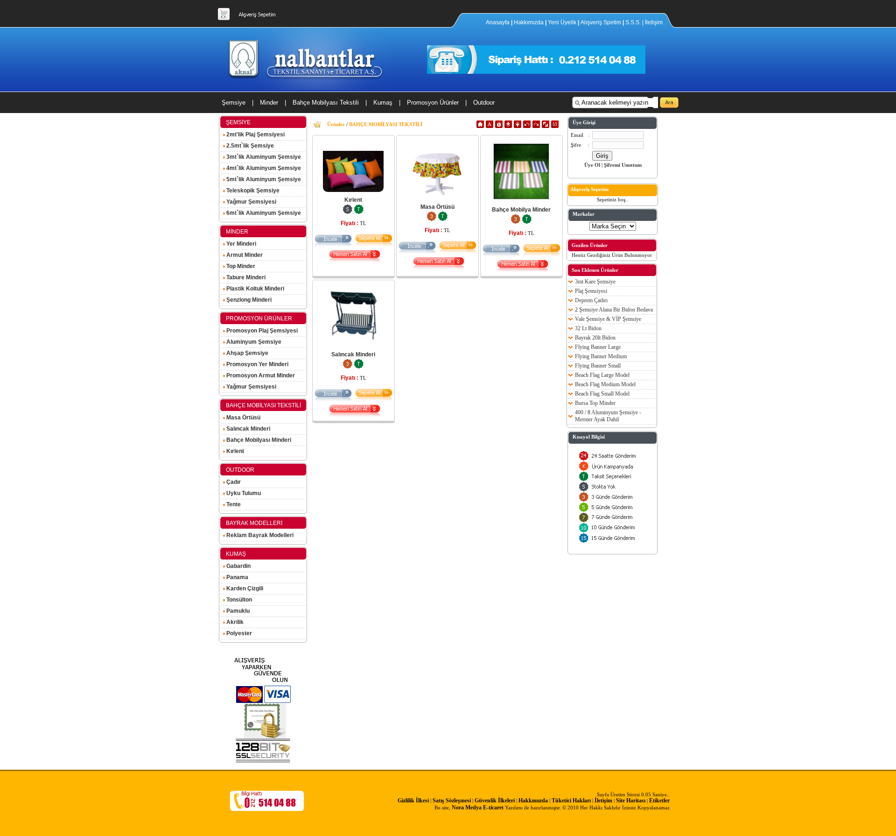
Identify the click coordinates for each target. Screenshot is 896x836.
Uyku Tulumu (243, 493)
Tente (233, 504)
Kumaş (382, 102)
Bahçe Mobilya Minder (521, 209)
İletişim (603, 800)
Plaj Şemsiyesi (591, 291)
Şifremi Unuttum (623, 165)
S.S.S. (633, 22)
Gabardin (238, 566)
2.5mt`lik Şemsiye (249, 145)
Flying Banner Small (598, 365)
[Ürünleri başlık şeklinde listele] (555, 126)
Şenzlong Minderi (248, 300)
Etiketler (659, 800)
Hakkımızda (529, 22)
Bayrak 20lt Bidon (595, 337)
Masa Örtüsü (242, 417)
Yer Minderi (240, 244)
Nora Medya (467, 807)
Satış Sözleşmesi (452, 800)
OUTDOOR (240, 470)
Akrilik (234, 622)
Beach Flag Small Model (602, 393)
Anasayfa (498, 22)
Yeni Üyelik (562, 22)
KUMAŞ (236, 554)
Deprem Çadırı (591, 300)
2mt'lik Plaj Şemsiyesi (255, 134)
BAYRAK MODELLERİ (254, 523)
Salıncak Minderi (247, 428)
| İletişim (652, 22)
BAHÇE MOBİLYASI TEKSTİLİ (263, 405)
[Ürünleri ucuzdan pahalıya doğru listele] (527, 126)
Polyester (238, 633)
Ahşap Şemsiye (246, 353)
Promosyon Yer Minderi (256, 364)
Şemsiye (233, 102)
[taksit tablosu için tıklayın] (359, 212)
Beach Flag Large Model (602, 375)
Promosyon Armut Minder (260, 375)
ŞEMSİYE (238, 122)
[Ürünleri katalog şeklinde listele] (545, 126)
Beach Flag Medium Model (605, 384)
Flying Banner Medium (601, 356)
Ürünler (336, 124)
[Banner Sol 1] (263, 760)
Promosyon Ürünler (433, 102)
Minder (269, 102)
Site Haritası (630, 800)
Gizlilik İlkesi (413, 800)
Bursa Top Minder (595, 403)
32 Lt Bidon (588, 328)
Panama (236, 577)
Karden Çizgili (244, 588)
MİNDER (237, 231)
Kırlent (234, 451)
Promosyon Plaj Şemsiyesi (261, 330)
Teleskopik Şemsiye (252, 190)
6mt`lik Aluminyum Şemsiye (263, 213)
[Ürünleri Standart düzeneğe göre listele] (480, 126)
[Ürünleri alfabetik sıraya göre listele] (489, 126)
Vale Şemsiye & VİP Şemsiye (608, 319)
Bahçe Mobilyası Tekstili (326, 102)
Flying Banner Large (598, 347)
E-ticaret (493, 807)
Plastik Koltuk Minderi (254, 288)
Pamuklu (237, 611)
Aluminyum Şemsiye (253, 342)
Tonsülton (238, 599)
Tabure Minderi (245, 277)
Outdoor (484, 102)
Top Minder (240, 266)
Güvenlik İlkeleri (495, 800)
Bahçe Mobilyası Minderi (258, 440)
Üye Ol (592, 165)
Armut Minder (244, 255)
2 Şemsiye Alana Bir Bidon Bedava (614, 309)
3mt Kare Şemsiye (595, 281)
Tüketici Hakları (571, 800)
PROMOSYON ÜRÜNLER (259, 318)
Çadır (233, 482)
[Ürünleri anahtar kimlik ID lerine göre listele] (499, 126)
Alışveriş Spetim (602, 22)
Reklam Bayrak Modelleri (259, 535)
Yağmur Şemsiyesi (250, 201)
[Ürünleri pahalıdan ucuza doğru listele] (536, 126)
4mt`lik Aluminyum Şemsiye (263, 168)
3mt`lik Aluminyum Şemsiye (263, 157)
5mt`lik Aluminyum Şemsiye (263, 179)
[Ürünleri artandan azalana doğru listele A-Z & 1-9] (508, 126)
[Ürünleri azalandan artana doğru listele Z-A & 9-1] (517, 126)
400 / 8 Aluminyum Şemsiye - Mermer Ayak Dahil (608, 416)
